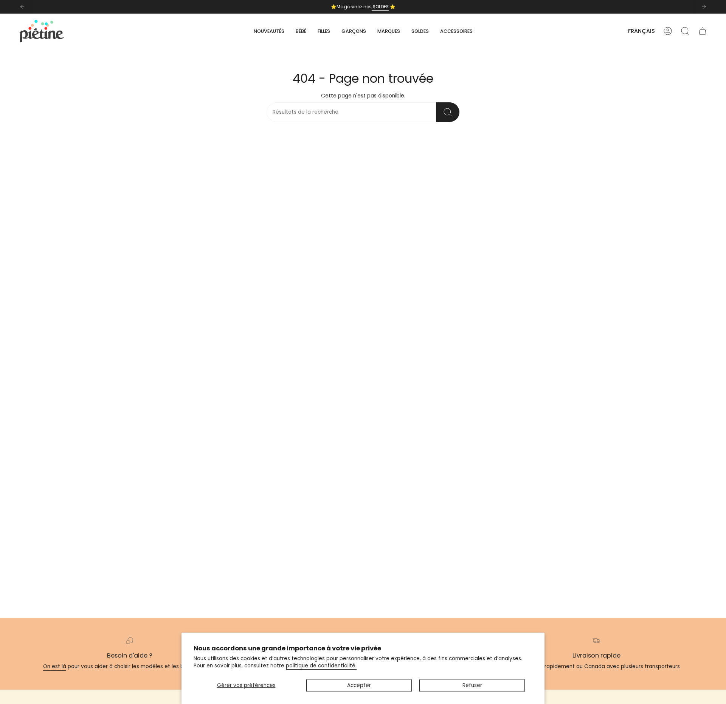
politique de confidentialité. (321, 665)
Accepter (359, 685)
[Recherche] (447, 112)
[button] (301, 31)
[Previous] (22, 6)
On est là (54, 666)
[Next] (703, 6)
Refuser (472, 685)
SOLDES (380, 7)
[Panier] (702, 31)
